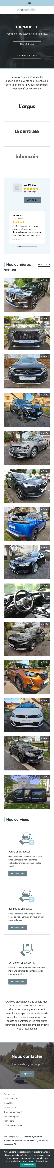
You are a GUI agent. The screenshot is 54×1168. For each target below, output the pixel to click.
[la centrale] (27, 132)
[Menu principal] (6, 10)
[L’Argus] (27, 107)
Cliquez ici (27, 1073)
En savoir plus (17, 873)
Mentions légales (11, 1116)
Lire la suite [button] (21, 239)
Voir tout (43, 265)
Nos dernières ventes (27, 55)
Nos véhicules (27, 44)
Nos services (9, 1094)
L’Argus (30, 84)
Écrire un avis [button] (33, 200)
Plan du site (9, 1121)
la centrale (42, 84)
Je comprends (27, 1165)
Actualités (8, 1103)
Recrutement (10, 1107)
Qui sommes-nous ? (13, 1112)
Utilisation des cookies (13, 1125)
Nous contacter (10, 1099)
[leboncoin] (27, 156)
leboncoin (18, 88)
